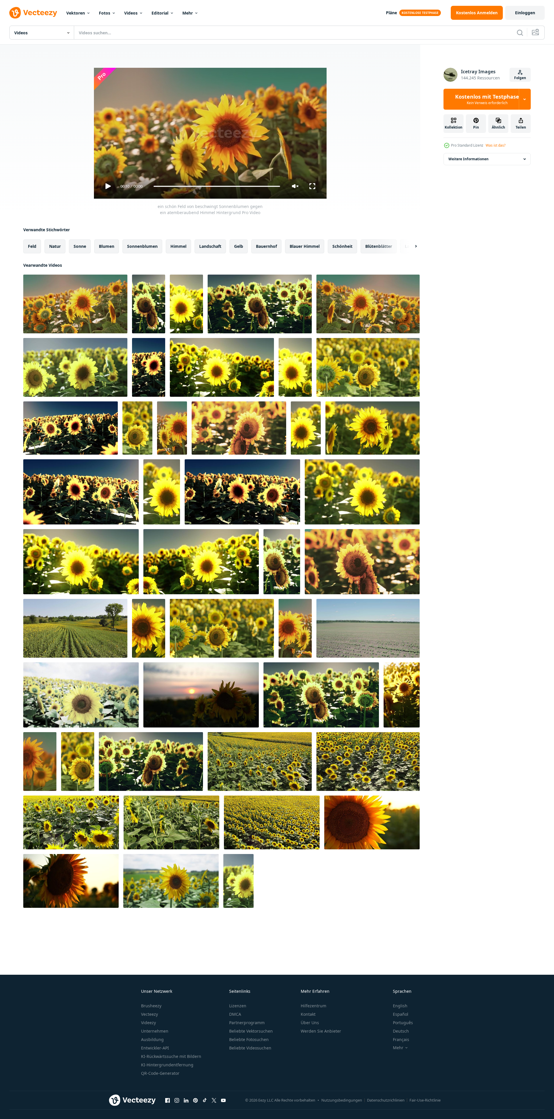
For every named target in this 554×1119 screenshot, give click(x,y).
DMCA (235, 1014)
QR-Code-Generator (160, 1073)
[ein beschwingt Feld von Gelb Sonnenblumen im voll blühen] (77, 761)
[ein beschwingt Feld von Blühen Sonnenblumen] (368, 367)
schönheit (342, 246)
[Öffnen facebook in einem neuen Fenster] (167, 1100)
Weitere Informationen (468, 158)
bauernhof (266, 246)
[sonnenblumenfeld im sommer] (75, 628)
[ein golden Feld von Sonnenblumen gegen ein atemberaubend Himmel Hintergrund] (295, 367)
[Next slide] (411, 246)
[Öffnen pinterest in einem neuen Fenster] (195, 1100)
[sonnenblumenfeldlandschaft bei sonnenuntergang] (402, 694)
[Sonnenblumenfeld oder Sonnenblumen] (368, 761)
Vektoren (75, 13)
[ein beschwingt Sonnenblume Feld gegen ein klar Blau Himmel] (81, 491)
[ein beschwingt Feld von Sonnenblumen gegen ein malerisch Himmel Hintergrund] (281, 561)
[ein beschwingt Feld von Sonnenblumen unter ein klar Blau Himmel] (242, 491)
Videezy (148, 1022)
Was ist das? (495, 145)
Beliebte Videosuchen (250, 1048)
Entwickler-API (155, 1048)
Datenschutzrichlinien (386, 1100)
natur (55, 246)
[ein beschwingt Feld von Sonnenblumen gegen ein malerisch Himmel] (306, 428)
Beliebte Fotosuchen (249, 1039)
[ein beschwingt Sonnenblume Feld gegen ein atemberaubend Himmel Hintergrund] (186, 304)
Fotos (104, 13)
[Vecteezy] (33, 13)
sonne (80, 246)
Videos (131, 13)
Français (401, 1039)
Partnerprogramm (247, 1022)
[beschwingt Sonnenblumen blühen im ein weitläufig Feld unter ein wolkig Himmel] (81, 694)
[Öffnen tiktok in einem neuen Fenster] (204, 1100)
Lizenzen (237, 1005)
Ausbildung (152, 1039)
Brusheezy (151, 1005)
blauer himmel (305, 246)
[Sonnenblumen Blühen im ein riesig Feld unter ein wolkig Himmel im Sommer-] (171, 881)
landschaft (210, 246)
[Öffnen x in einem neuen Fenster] (214, 1100)
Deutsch (401, 1031)
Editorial (160, 13)
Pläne (391, 12)
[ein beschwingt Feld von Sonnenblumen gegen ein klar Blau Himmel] (201, 561)
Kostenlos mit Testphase (487, 99)
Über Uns (310, 1022)
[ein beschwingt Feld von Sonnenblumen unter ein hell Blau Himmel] (172, 428)
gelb (238, 246)
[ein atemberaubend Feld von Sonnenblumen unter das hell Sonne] (239, 428)
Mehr (187, 13)
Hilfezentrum (313, 1005)
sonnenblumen (142, 246)
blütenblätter (378, 246)
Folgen (520, 77)
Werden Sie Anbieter (321, 1031)
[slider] (216, 186)
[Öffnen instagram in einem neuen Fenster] (176, 1100)
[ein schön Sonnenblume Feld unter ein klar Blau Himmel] (148, 367)
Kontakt (308, 1014)
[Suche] (519, 32)
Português (403, 1022)
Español (400, 1014)
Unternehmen (154, 1031)
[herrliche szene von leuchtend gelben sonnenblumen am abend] (39, 761)
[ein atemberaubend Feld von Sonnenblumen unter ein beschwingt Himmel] (151, 761)
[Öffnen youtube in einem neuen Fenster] (223, 1100)
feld (32, 246)
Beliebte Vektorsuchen (251, 1031)
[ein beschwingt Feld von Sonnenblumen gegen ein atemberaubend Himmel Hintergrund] (368, 304)
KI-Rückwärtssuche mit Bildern (171, 1056)
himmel (178, 246)
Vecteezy (149, 1014)
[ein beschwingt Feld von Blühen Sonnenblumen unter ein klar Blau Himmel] (222, 628)
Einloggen (525, 12)
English (400, 1005)
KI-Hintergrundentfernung (167, 1065)
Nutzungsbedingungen (341, 1100)
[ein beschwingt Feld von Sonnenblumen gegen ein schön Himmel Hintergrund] (295, 628)
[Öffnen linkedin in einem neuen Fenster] (186, 1100)
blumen (106, 246)
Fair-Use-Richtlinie (425, 1100)
